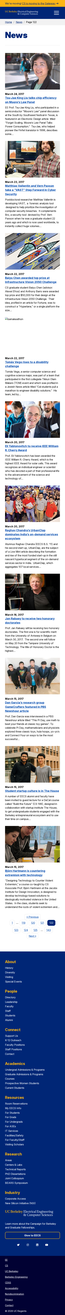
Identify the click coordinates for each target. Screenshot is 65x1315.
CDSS (8, 1282)
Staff (8, 1010)
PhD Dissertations (15, 1173)
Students (10, 1015)
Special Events (13, 981)
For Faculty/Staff (14, 1139)
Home (8, 22)
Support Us (11, 1035)
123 (16, 930)
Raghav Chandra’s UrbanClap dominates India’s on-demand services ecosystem (31, 534)
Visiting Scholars (14, 1144)
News (19, 22)
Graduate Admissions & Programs (24, 1074)
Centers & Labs (13, 1164)
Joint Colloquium (14, 1178)
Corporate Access (15, 1198)
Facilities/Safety (14, 1135)
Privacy (9, 1299)
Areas (8, 1160)
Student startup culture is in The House (32, 791)
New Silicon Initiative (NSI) (20, 1203)
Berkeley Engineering (16, 1277)
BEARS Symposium (16, 1182)
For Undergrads (14, 1121)
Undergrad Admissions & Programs (25, 1069)
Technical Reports (15, 1169)
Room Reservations (16, 1103)
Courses (10, 1078)
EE (6, 1260)
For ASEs (10, 1126)
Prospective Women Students (22, 1083)
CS (6, 1265)
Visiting (9, 977)
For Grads (10, 1117)
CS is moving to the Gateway (39, 3)
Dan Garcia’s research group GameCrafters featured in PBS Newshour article (25, 707)
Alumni (9, 1020)
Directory (10, 997)
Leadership (11, 1001)
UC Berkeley (11, 1271)
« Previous (34, 916)
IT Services (11, 1130)
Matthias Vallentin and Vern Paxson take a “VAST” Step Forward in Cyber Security (30, 190)
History (9, 967)
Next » (33, 936)
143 (48, 930)
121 (42, 922)
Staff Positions (13, 1049)
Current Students (14, 1087)
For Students (12, 1112)
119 (23, 922)
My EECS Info (13, 1108)
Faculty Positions (15, 1044)
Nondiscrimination (14, 1294)
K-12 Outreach (13, 1040)
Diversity (10, 972)
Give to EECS (32, 1235)
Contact (9, 1053)
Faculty (9, 1006)
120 (33, 922)
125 (35, 930)
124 (26, 930)
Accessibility (11, 1288)
